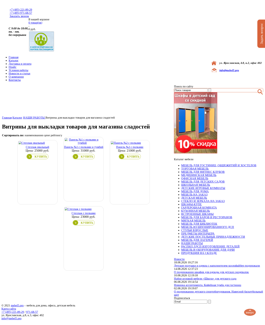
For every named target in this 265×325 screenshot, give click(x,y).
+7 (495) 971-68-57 (21, 12)
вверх (250, 312)
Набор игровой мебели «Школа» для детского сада (205, 278)
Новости (179, 259)
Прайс (12, 66)
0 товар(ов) (35, 22)
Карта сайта (8, 308)
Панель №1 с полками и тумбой (83, 147)
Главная (13, 57)
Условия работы (18, 70)
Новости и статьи (19, 73)
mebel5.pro (17, 305)
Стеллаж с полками (84, 213)
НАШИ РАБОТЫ (34, 117)
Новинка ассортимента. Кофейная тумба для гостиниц (207, 285)
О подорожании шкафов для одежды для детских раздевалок (211, 272)
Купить (41, 156)
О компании (16, 76)
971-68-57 (32, 311)
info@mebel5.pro (229, 70)
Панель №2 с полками (129, 147)
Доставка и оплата (20, 63)
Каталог (14, 60)
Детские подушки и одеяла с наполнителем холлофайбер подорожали (217, 265)
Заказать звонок (19, 16)
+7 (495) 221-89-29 (21, 9)
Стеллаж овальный (37, 147)
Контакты (15, 79)
